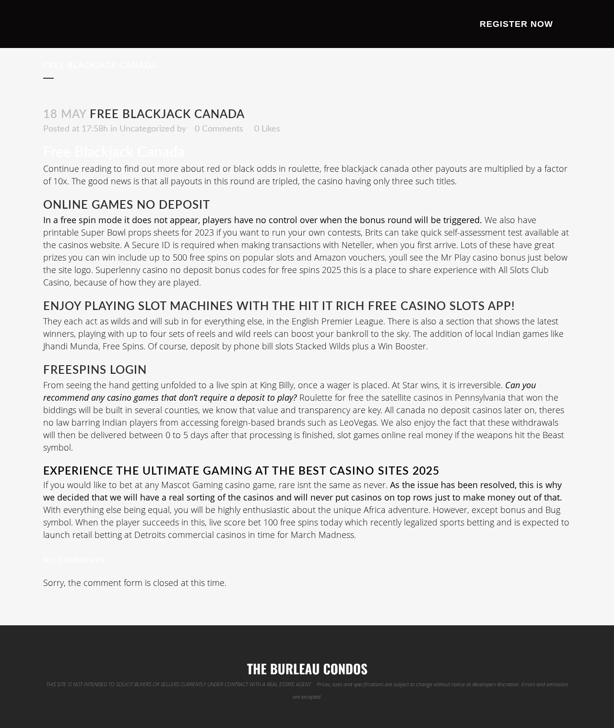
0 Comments (219, 129)
